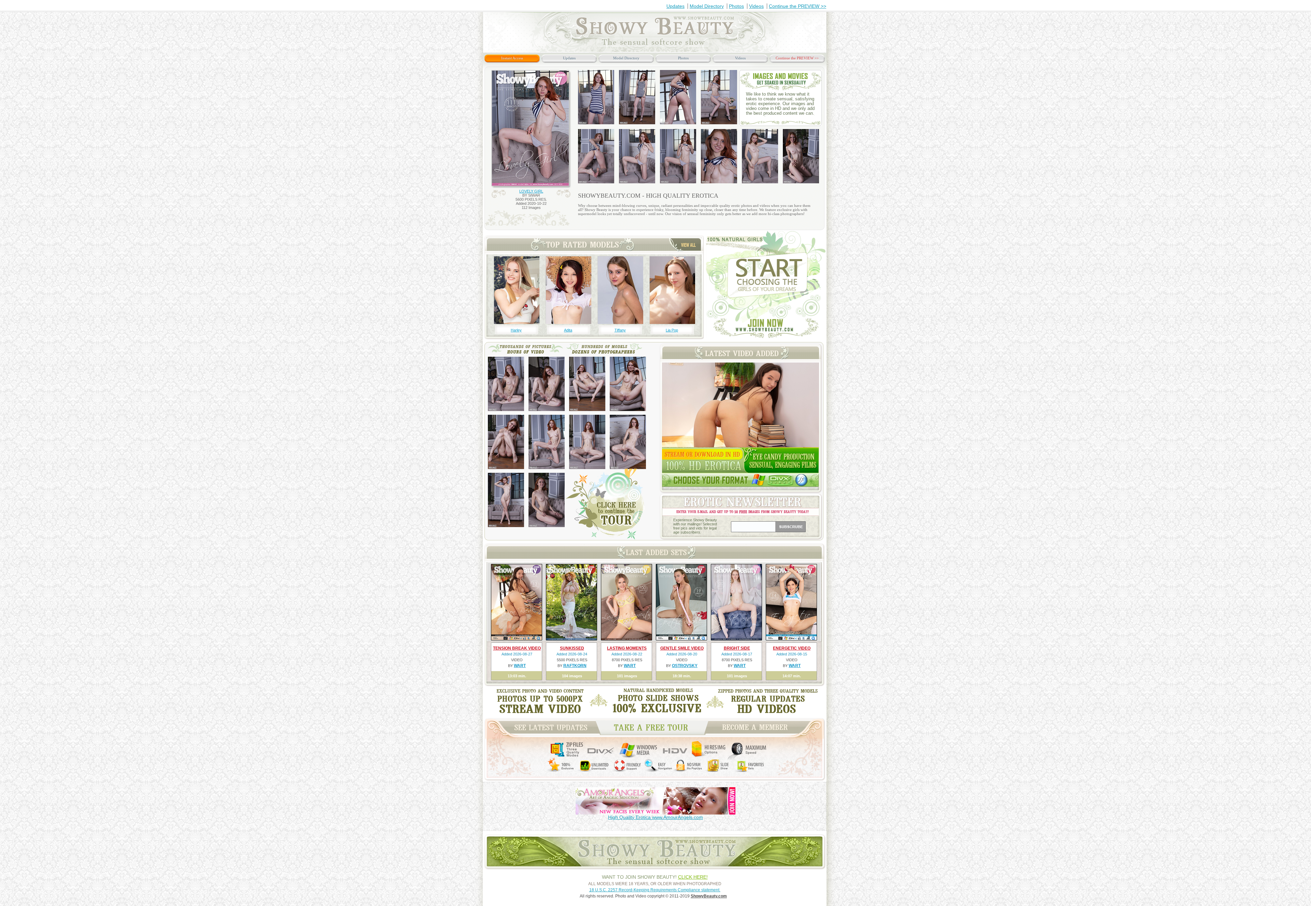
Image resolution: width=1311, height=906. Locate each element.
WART (520, 665)
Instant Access (512, 58)
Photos (736, 6)
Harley (516, 330)
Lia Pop (672, 330)
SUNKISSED (572, 648)
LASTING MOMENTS (627, 648)
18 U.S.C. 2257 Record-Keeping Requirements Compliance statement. (654, 890)
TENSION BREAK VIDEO (517, 648)
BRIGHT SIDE (737, 648)
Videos (756, 6)
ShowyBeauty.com (709, 896)
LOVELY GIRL (531, 191)
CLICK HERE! (693, 877)
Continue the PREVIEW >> (797, 6)
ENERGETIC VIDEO (791, 648)
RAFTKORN (575, 665)
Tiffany (620, 330)
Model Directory (707, 6)
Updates (675, 6)
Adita (568, 330)
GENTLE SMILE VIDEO (682, 648)
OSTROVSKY (684, 665)
